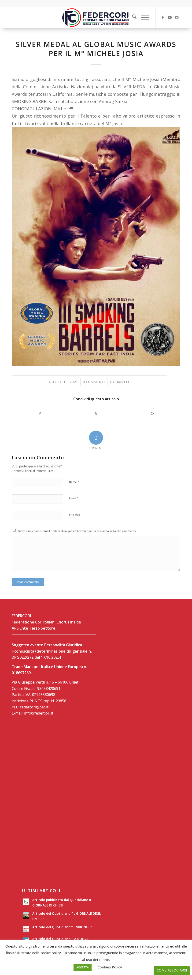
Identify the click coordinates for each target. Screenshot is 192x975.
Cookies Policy (109, 967)
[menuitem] (132, 17)
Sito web (74, 514)
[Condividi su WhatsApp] (152, 413)
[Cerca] (132, 17)
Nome (74, 482)
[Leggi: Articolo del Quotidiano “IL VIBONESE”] (26, 929)
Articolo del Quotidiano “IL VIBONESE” (62, 927)
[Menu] (143, 17)
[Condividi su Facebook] (40, 413)
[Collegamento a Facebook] (162, 17)
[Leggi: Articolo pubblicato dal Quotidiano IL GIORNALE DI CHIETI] (26, 902)
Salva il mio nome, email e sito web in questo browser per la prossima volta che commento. (77, 531)
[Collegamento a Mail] (176, 17)
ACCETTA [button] (82, 967)
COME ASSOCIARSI (172, 970)
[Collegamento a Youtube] (169, 17)
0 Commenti (94, 381)
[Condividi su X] (96, 413)
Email (73, 498)
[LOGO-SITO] (96, 17)
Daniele (122, 381)
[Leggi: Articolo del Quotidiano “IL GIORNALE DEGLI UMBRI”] (26, 915)
